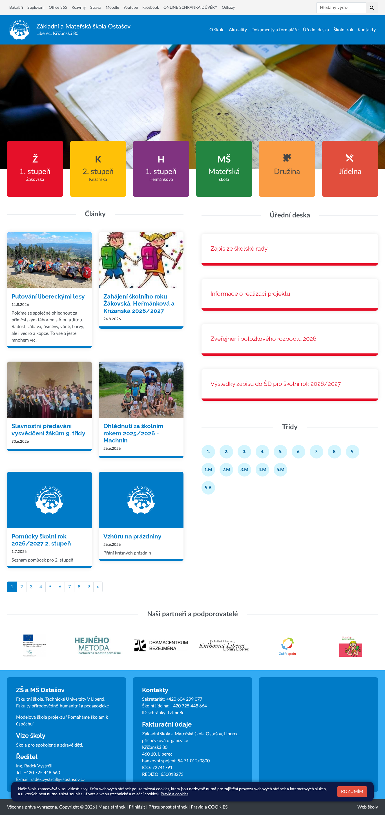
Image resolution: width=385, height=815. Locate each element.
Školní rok (343, 30)
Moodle (112, 8)
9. (353, 451)
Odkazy (228, 8)
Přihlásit (137, 807)
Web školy (367, 807)
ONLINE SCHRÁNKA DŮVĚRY (190, 8)
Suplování (35, 8)
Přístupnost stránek (168, 807)
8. (335, 451)
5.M (280, 469)
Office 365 (58, 8)
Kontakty (367, 30)
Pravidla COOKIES (209, 807)
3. (244, 451)
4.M (262, 469)
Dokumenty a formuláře (274, 30)
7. (316, 451)
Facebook (150, 8)
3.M (244, 469)
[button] (372, 7)
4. (262, 451)
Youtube (130, 8)
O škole (216, 30)
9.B (208, 488)
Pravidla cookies (174, 794)
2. (226, 451)
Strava (95, 8)
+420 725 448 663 (42, 773)
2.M (226, 469)
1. (208, 451)
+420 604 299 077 (184, 699)
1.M (208, 469)
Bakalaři (16, 8)
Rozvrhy (79, 8)
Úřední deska (316, 30)
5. (280, 451)
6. (298, 451)
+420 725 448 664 (189, 706)
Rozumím (352, 791)
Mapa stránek (111, 807)
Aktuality (238, 30)
